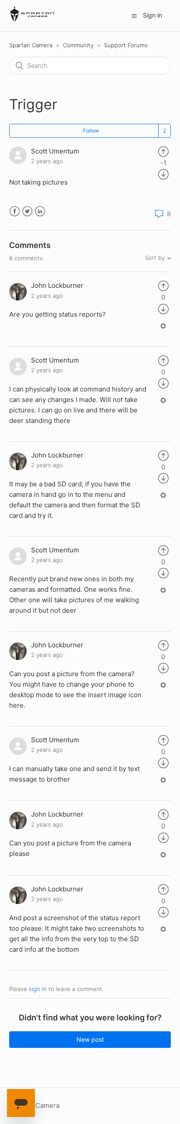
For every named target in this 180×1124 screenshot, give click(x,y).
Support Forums (126, 45)
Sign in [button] (152, 15)
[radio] (163, 151)
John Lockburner (57, 285)
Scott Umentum (55, 151)
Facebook (14, 211)
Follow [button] (91, 130)
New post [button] (90, 1039)
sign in (38, 988)
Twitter (27, 211)
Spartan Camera (30, 45)
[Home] (32, 20)
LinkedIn (40, 211)
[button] (134, 16)
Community (78, 45)
